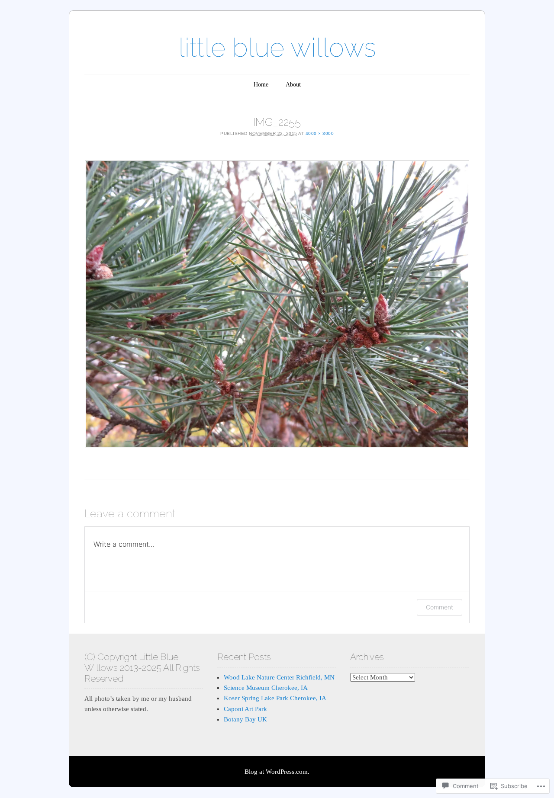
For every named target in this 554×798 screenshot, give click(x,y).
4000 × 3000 (320, 133)
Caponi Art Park (245, 708)
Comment (439, 607)
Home (261, 84)
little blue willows (277, 47)
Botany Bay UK (245, 719)
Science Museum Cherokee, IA (266, 687)
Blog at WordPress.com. (277, 771)
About (293, 84)
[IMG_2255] (277, 304)
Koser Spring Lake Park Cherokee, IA (275, 698)
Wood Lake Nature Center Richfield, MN (279, 677)
